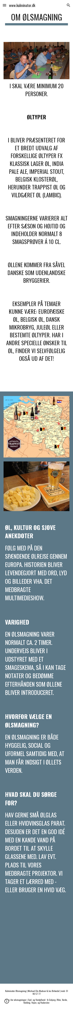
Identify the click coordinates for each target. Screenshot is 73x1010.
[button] (4, 5)
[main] (36, 19)
